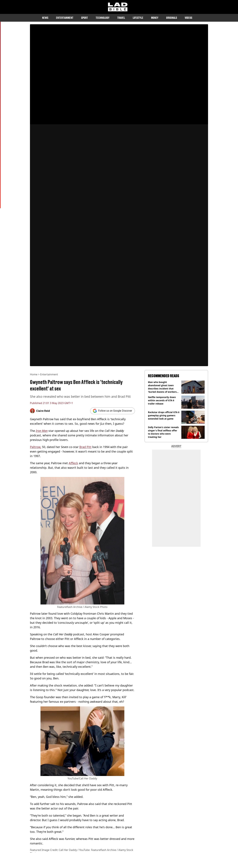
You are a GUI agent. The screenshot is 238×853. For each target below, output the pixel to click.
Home (33, 374)
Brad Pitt (85, 447)
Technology (102, 17)
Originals (171, 17)
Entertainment (64, 17)
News (45, 17)
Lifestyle (138, 17)
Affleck (73, 463)
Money (154, 17)
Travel (121, 17)
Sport (84, 17)
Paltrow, (35, 447)
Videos (188, 17)
